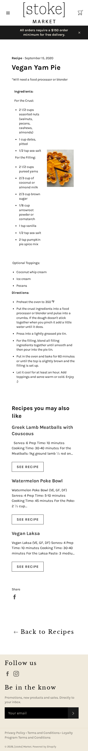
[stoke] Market (22, 746)
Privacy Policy (15, 733)
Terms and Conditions (43, 733)
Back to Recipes (46, 631)
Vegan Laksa (26, 533)
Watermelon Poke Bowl (37, 481)
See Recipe (28, 467)
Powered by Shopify (44, 746)
